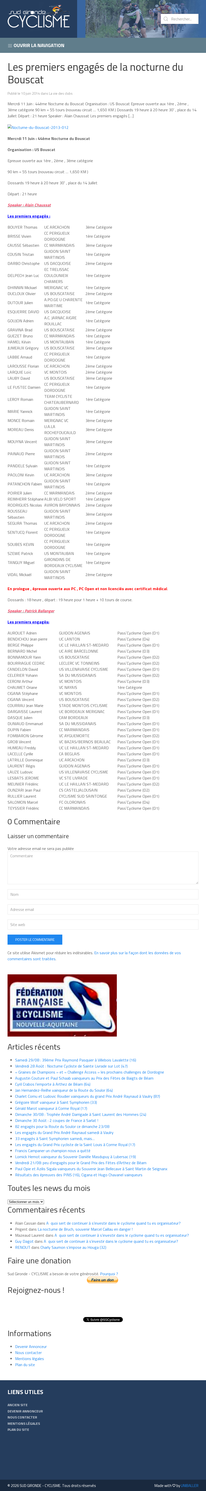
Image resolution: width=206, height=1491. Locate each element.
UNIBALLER (189, 1485)
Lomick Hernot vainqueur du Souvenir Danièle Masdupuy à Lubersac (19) (75, 1157)
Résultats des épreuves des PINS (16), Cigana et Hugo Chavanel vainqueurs (78, 1175)
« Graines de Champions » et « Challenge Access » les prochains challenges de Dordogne (89, 1072)
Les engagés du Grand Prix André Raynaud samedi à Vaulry (64, 1132)
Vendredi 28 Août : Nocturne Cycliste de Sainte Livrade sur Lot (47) (71, 1066)
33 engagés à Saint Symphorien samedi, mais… (55, 1138)
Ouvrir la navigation (38, 45)
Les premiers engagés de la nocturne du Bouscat (95, 73)
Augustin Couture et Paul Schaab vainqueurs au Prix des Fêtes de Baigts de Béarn (84, 1078)
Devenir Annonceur (31, 1346)
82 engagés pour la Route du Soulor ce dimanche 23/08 (62, 1126)
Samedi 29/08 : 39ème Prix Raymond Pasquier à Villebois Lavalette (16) (75, 1060)
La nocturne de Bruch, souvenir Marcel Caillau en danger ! (85, 1229)
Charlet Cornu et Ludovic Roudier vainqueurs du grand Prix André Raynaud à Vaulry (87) (87, 1096)
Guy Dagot (24, 1241)
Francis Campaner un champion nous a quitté (52, 1151)
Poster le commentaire (35, 939)
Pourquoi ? (109, 1274)
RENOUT (22, 1247)
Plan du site (25, 1365)
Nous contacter (28, 1353)
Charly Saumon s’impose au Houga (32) (73, 1247)
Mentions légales (29, 1359)
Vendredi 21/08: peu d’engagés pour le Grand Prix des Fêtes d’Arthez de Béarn (80, 1163)
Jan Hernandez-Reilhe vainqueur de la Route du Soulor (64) (64, 1090)
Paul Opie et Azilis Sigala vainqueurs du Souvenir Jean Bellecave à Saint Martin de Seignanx (91, 1169)
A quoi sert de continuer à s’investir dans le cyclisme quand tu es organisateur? (113, 1223)
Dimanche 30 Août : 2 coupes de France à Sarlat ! (56, 1120)
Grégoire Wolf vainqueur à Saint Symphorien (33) (56, 1102)
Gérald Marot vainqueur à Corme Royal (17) (51, 1108)
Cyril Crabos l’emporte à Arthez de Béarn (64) (52, 1084)
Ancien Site (18, 1404)
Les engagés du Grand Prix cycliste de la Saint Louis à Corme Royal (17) (75, 1145)
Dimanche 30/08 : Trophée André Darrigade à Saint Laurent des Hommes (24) (80, 1114)
